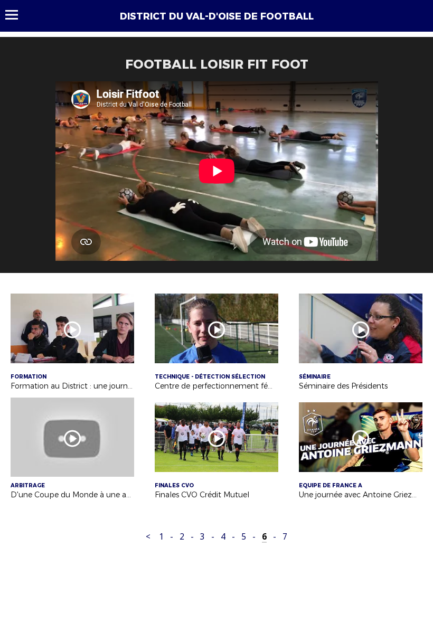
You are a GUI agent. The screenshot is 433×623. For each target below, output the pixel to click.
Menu (16, 14)
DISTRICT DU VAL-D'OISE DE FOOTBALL (217, 16)
